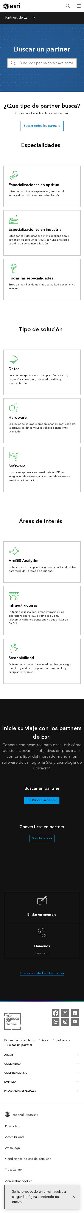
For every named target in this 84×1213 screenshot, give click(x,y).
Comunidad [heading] (12, 1064)
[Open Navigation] (78, 6)
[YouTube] (75, 1022)
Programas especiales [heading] (20, 1091)
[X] (65, 1013)
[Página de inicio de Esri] (12, 6)
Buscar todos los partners (42, 125)
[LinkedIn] (75, 1013)
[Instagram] (65, 1022)
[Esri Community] (55, 1022)
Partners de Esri (17, 18)
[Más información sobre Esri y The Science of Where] (12, 1022)
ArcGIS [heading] (9, 1055)
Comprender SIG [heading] (15, 1073)
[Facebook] (55, 1013)
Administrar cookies (19, 1181)
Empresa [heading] (10, 1082)
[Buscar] (68, 6)
